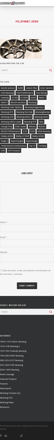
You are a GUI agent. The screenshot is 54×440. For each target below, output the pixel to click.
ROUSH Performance (10, 131)
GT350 (15, 97)
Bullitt (20, 88)
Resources (4, 407)
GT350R (24, 97)
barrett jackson (8, 88)
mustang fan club (24, 112)
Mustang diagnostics (34, 107)
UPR (3, 150)
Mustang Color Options (11, 107)
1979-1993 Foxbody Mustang (13, 351)
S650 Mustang (44, 131)
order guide (20, 126)
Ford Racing (41, 92)
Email (3, 237)
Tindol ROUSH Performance (13, 145)
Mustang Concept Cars (10, 393)
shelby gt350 (7, 136)
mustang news (41, 117)
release (32, 126)
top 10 (32, 145)
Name (3, 222)
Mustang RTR (30, 121)
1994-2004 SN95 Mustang (11, 355)
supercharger (32, 141)
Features (4, 383)
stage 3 (4, 141)
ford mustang (7, 92)
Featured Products (8, 379)
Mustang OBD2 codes (11, 121)
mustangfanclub (42, 112)
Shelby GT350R (22, 136)
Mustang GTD (7, 117)
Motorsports (5, 388)
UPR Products (14, 150)
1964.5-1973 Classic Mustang (13, 341)
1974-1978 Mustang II (10, 346)
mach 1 (42, 97)
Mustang (32, 102)
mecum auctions (18, 102)
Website (3, 252)
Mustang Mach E (24, 117)
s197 (25, 131)
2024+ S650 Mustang (9, 369)
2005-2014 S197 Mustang (11, 360)
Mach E (4, 102)
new (41, 121)
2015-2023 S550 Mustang (11, 365)
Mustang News (7, 402)
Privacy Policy (41, 426)
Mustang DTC (7, 112)
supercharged (17, 141)
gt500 (33, 97)
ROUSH (42, 126)
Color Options (46, 88)
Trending (42, 145)
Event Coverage (7, 374)
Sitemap (3, 429)
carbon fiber (31, 88)
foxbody (5, 97)
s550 (32, 131)
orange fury (6, 126)
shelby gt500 (38, 136)
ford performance (24, 92)
